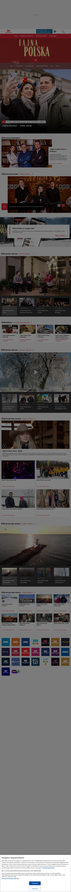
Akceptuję (35, 883)
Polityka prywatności (49, 868)
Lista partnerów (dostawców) (10, 878)
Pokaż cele (35, 888)
